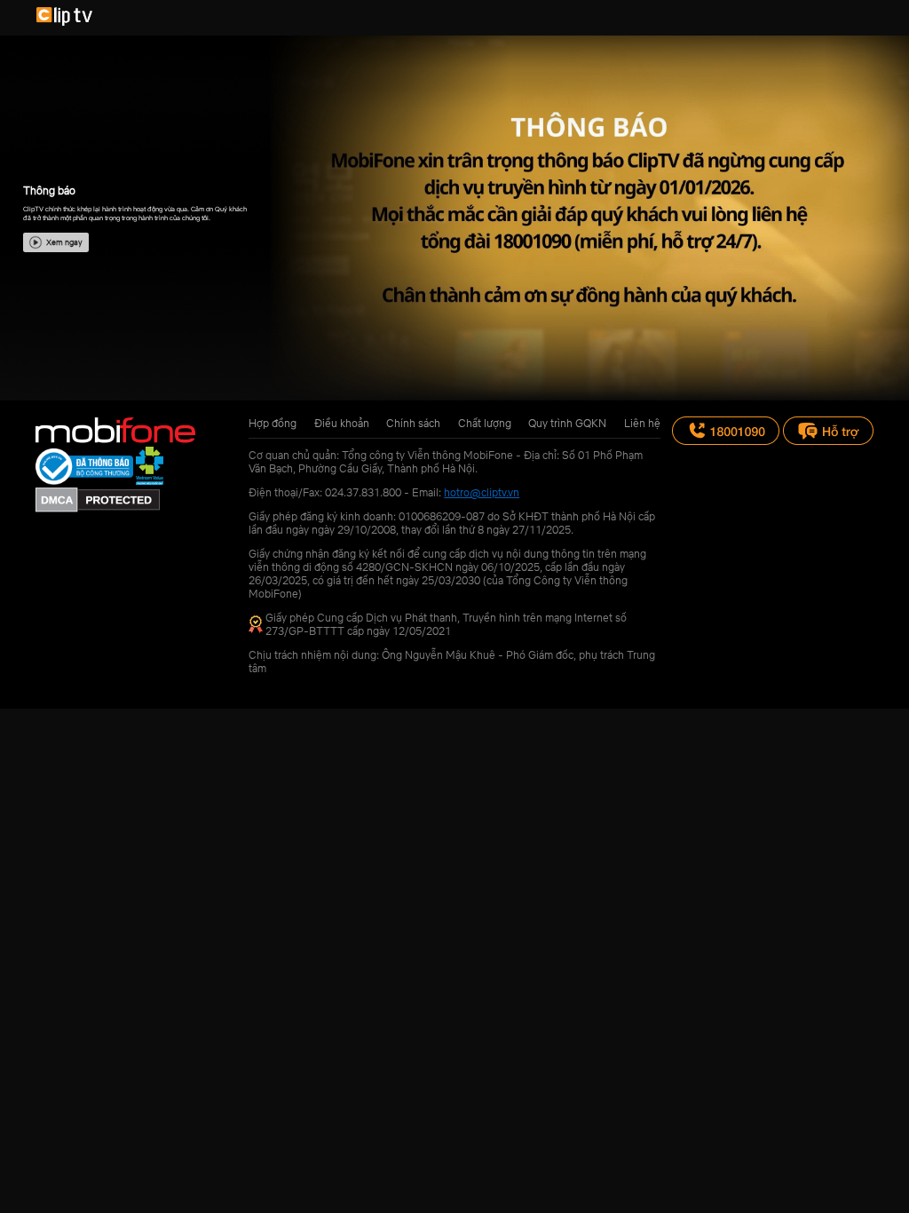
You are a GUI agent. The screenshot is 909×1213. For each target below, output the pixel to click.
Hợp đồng (272, 423)
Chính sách (413, 423)
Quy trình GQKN (567, 423)
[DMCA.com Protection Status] (98, 508)
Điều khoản (341, 423)
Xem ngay (64, 242)
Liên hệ (642, 423)
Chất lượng (484, 423)
